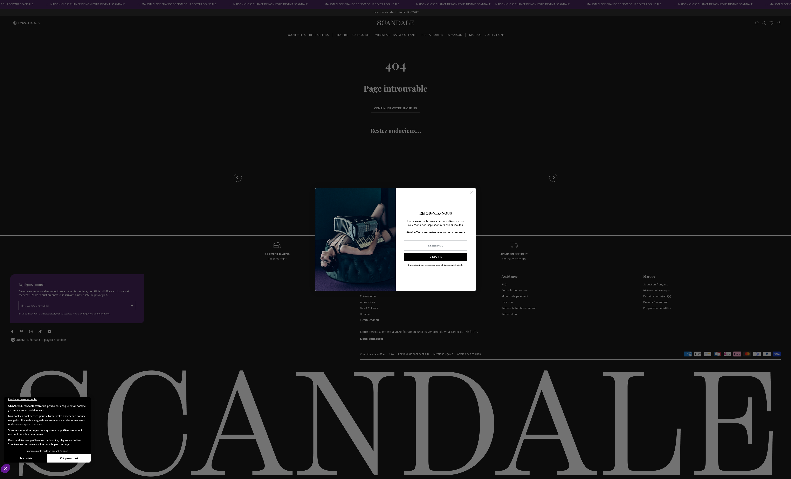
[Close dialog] (471, 192)
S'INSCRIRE (436, 256)
